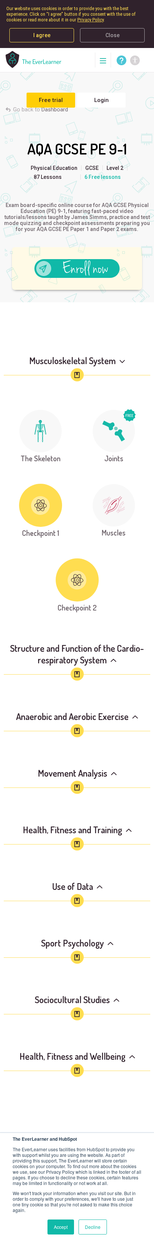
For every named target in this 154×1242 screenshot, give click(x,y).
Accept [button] (61, 1227)
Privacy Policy (90, 19)
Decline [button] (93, 1227)
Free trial (51, 100)
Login (101, 100)
